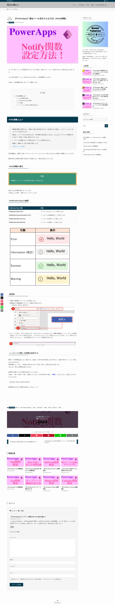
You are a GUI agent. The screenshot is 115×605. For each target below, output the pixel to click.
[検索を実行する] (106, 125)
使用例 (21, 102)
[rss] (105, 1)
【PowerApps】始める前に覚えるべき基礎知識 (95, 150)
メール (12, 566)
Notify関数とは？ (21, 96)
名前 (12, 559)
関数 (60, 407)
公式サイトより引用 (18, 146)
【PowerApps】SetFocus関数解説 (92, 154)
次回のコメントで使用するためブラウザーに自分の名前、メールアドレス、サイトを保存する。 (36, 579)
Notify (34, 407)
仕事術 (45, 407)
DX (18, 407)
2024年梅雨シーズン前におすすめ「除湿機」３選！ (95, 138)
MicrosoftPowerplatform (26, 407)
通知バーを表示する (52, 407)
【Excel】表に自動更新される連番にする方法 (95, 142)
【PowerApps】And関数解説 (90, 146)
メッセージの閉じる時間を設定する (28, 105)
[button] (13, 435)
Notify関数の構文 (23, 98)
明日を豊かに (13, 5)
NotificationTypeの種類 (25, 100)
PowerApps (11, 22)
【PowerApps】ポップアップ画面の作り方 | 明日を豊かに (28, 516)
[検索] (107, 1)
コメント (13, 537)
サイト (11, 573)
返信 (12, 527)
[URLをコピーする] (72, 435)
